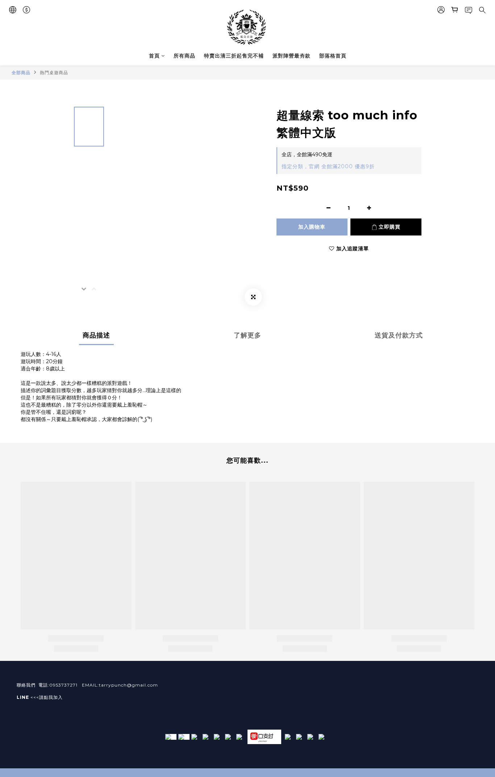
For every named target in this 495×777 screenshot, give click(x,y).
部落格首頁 (332, 55)
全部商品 (21, 72)
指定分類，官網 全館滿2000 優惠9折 (328, 166)
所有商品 (184, 55)
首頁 (154, 55)
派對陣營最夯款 (292, 55)
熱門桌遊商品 (54, 72)
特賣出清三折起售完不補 (234, 55)
